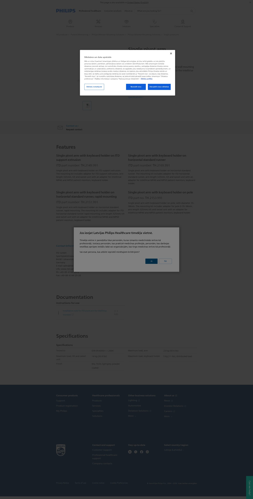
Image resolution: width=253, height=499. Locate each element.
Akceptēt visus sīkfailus (159, 86)
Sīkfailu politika (146, 78)
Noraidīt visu (136, 86)
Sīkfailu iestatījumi (94, 86)
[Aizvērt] (171, 53)
